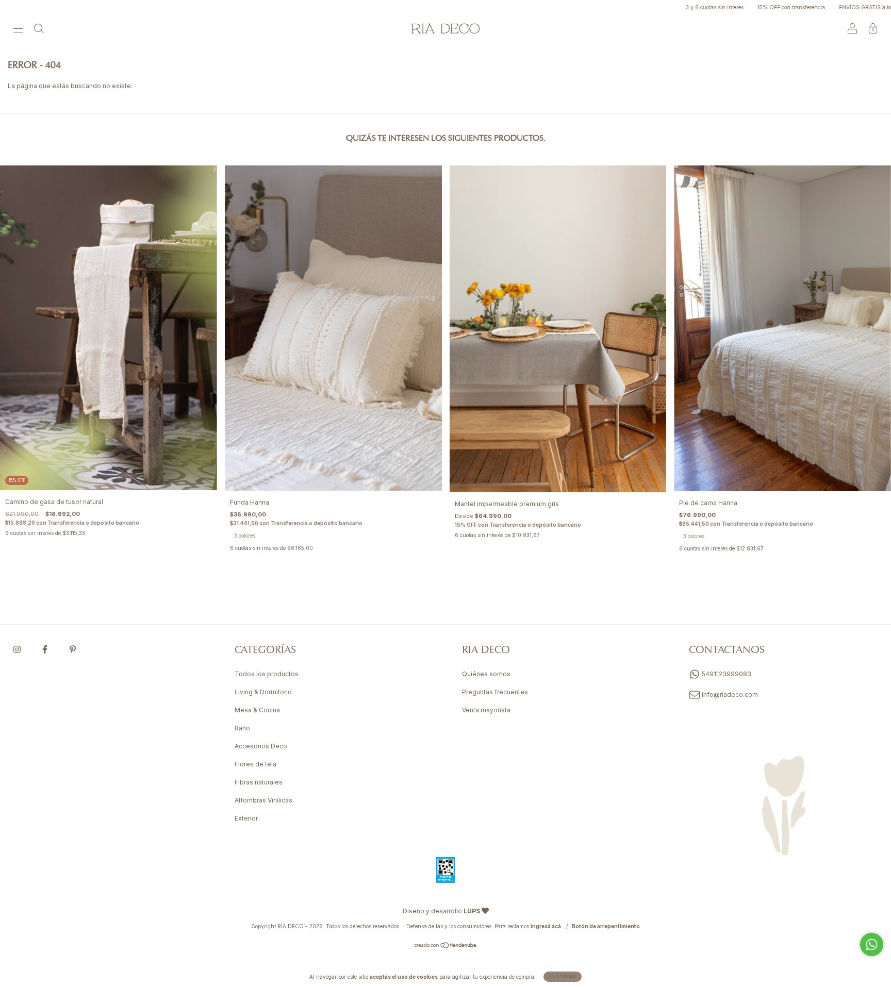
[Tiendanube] (446, 946)
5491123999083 (725, 674)
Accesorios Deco (261, 746)
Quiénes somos (486, 674)
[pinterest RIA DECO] (72, 650)
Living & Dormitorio (263, 692)
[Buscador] (39, 30)
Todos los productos (267, 674)
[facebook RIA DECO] (46, 650)
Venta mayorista (486, 710)
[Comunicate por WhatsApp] (871, 944)
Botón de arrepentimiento (606, 926)
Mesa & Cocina (257, 710)
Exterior (246, 818)
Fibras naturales (259, 782)
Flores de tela (255, 764)
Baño (242, 728)
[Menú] (18, 30)
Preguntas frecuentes (495, 692)
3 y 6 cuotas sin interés (665, 7)
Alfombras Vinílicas (263, 800)
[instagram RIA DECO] (18, 650)
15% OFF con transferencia (741, 7)
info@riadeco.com (730, 694)
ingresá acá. (547, 926)
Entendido (562, 977)
